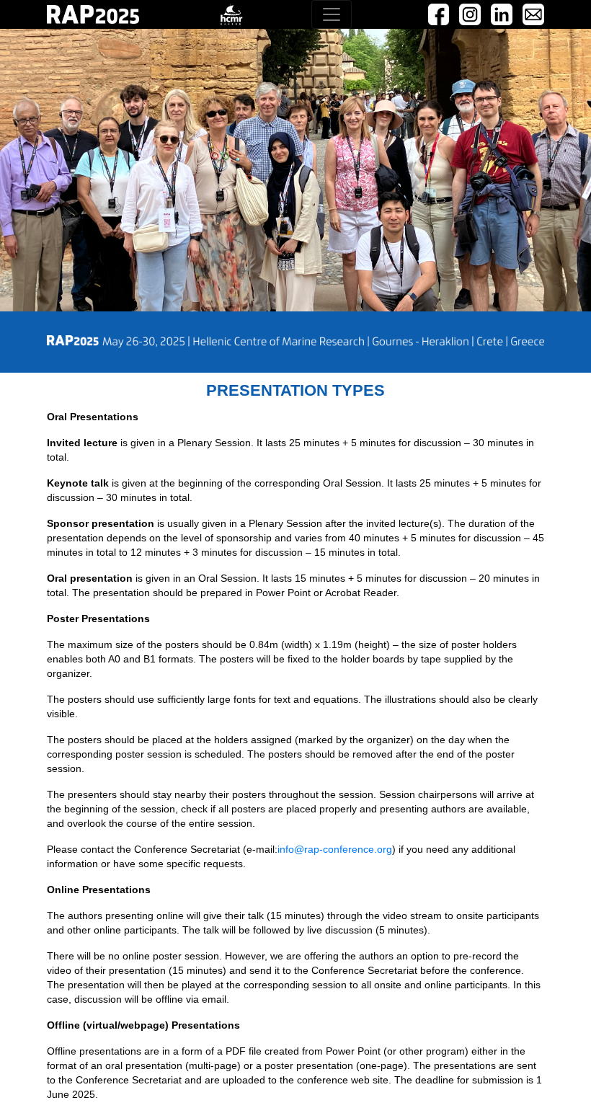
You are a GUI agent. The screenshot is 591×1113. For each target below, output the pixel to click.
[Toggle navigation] (331, 14)
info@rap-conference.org (334, 849)
